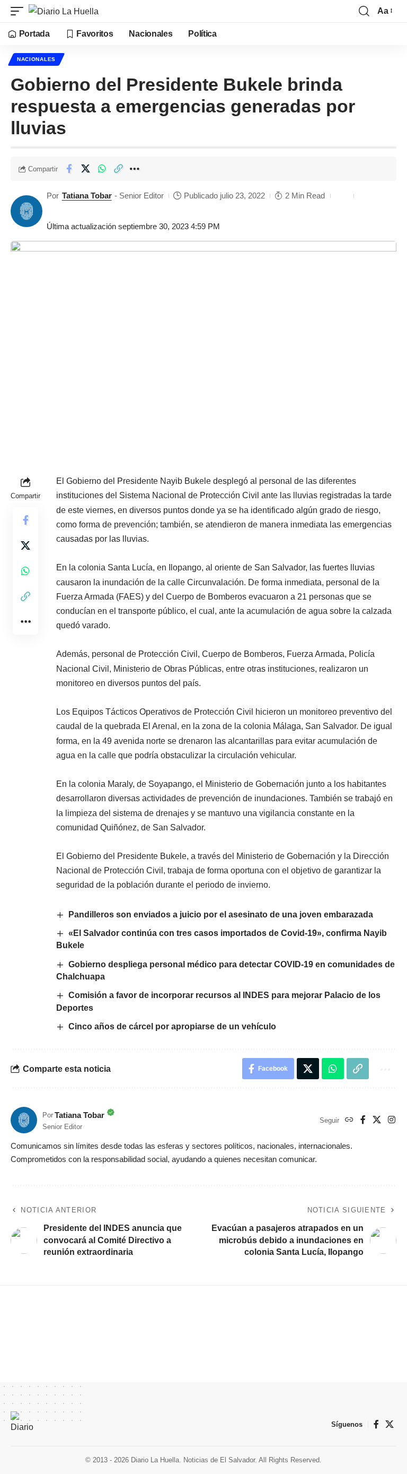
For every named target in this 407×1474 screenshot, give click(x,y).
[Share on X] (85, 168)
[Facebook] (363, 1120)
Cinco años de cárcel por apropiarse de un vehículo (172, 1026)
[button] (20, 11)
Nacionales (36, 59)
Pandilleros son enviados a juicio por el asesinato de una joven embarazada (220, 914)
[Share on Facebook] (68, 168)
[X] (376, 1120)
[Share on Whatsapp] (101, 168)
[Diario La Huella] (64, 11)
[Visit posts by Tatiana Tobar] (26, 211)
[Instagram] (391, 1120)
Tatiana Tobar (87, 195)
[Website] (349, 1120)
